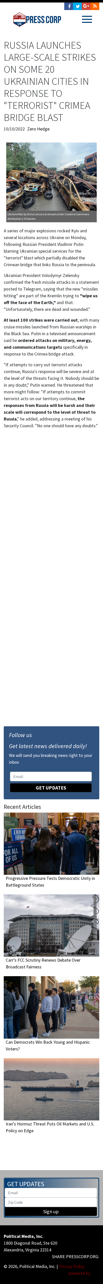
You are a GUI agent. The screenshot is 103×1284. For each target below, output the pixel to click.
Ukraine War (15, 214)
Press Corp (37, 19)
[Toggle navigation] (87, 19)
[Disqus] (51, 502)
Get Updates (51, 787)
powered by (79, 1273)
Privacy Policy (71, 1266)
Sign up (51, 1211)
